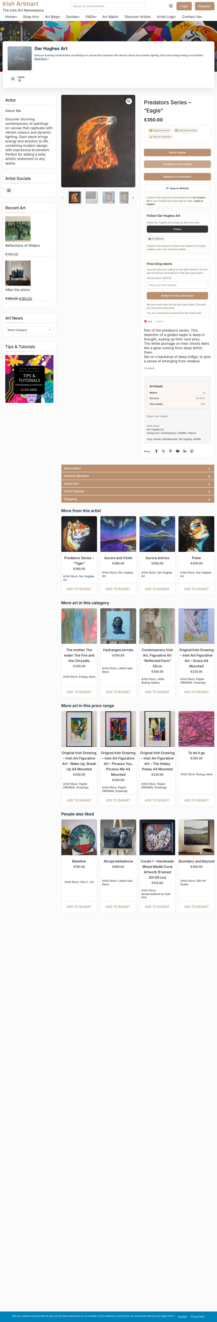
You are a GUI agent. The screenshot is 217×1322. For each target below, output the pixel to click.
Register (205, 6)
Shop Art (30, 17)
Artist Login (166, 17)
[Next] (133, 197)
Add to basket (177, 152)
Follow (177, 229)
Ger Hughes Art (51, 48)
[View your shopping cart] (170, 6)
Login (184, 6)
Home (10, 17)
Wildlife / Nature (187, 432)
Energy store (87, 676)
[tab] (137, 468)
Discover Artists (138, 17)
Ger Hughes (185, 439)
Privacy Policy (197, 1316)
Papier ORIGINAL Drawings (193, 680)
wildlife (197, 439)
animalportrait (169, 439)
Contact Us (191, 17)
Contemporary (169, 432)
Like (150, 321)
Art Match (110, 17)
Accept (182, 1316)
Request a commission (177, 176)
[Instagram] (19, 80)
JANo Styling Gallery (152, 680)
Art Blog (51, 17)
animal (157, 439)
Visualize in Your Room (177, 164)
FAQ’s (90, 17)
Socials (72, 17)
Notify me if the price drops (177, 295)
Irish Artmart (20, 3)
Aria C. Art (87, 882)
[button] (129, 101)
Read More (40, 58)
